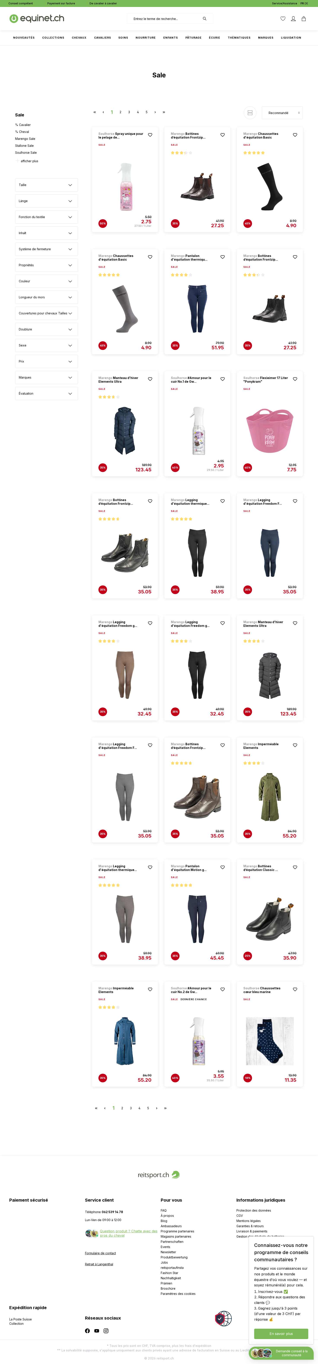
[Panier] (304, 18)
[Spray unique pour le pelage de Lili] (124, 186)
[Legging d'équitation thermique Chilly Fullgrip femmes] (197, 553)
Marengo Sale (25, 138)
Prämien (166, 1283)
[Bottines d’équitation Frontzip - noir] (197, 186)
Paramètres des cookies (178, 1293)
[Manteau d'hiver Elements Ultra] (124, 431)
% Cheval (22, 132)
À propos (167, 1215)
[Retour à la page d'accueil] (37, 18)
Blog (164, 1221)
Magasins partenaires (176, 1236)
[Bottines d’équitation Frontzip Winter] (124, 553)
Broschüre (168, 1288)
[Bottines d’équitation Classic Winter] (269, 919)
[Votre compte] (293, 18)
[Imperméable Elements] (269, 797)
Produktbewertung (174, 1257)
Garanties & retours (250, 1226)
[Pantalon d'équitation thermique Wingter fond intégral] (197, 309)
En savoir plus (281, 1333)
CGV (239, 1215)
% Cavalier (23, 125)
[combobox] (164, 18)
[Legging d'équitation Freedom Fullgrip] (269, 553)
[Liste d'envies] (283, 18)
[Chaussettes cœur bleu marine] (269, 1041)
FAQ (164, 1210)
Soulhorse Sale (26, 152)
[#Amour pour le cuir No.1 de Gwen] (197, 431)
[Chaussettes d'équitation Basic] (269, 186)
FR (302, 3)
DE (306, 3)
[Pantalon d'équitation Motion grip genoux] (197, 919)
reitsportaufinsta (172, 1267)
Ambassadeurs (171, 1226)
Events (165, 1247)
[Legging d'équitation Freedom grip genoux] (124, 675)
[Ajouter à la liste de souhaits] (150, 135)
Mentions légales (248, 1221)
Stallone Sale (24, 145)
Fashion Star (169, 1273)
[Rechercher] (206, 18)
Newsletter (168, 1252)
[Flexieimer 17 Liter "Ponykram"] (269, 431)
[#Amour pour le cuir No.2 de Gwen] (197, 1041)
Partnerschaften (172, 1241)
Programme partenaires (177, 1231)
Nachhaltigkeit (171, 1278)
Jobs (164, 1262)
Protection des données (253, 1210)
